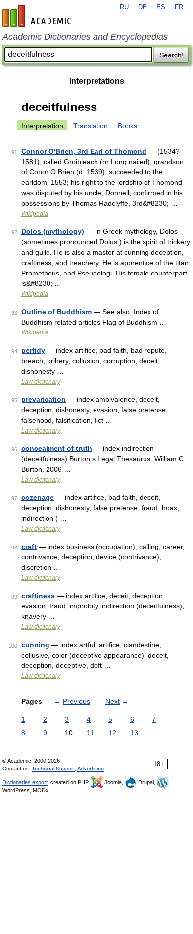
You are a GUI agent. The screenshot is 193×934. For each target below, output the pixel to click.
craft (29, 546)
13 (134, 733)
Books (127, 126)
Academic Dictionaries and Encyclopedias (85, 37)
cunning (35, 645)
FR (179, 7)
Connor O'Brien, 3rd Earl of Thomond (83, 151)
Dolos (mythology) (52, 231)
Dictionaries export (25, 782)
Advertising (90, 768)
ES (160, 7)
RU (124, 7)
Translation (90, 126)
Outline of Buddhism (56, 312)
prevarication (43, 399)
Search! (171, 55)
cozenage (37, 497)
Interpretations (96, 81)
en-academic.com (38, 16)
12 (112, 733)
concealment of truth (56, 448)
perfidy (33, 350)
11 (90, 733)
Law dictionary (40, 381)
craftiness (38, 596)
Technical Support (53, 768)
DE (142, 7)
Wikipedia (34, 213)
